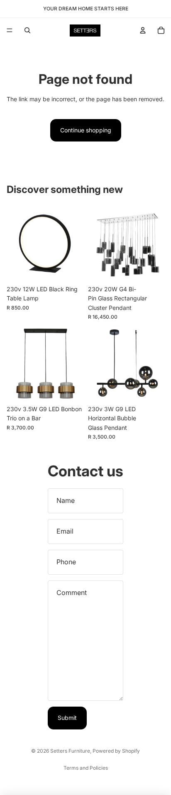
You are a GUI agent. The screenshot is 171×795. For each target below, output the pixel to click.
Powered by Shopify (116, 751)
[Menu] (9, 30)
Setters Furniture (70, 751)
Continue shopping (85, 130)
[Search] (27, 30)
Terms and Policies (86, 768)
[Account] (143, 30)
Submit (67, 717)
